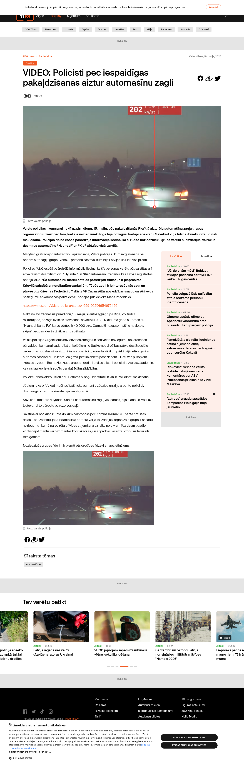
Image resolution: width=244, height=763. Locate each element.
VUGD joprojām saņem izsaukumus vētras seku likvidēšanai (59, 652)
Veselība (119, 29)
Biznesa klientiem (106, 711)
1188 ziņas (28, 56)
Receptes (166, 29)
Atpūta (85, 29)
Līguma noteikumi (193, 705)
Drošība (30, 63)
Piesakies (50, 29)
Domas (102, 29)
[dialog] (122, 741)
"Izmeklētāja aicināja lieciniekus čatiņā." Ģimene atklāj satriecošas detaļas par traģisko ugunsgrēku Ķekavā (191, 346)
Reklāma (100, 705)
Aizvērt (213, 7)
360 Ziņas (31, 29)
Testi (135, 29)
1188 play (54, 16)
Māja (149, 29)
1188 (30, 700)
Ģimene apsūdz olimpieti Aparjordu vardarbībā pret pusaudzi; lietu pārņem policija (190, 321)
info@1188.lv (72, 718)
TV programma (191, 699)
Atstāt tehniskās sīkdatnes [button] (189, 745)
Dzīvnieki (204, 29)
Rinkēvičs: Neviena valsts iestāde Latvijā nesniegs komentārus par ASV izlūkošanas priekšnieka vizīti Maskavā (189, 375)
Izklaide (68, 29)
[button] (108, 666)
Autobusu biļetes (149, 716)
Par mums (101, 699)
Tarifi (98, 716)
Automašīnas (33, 564)
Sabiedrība (45, 56)
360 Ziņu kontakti (192, 711)
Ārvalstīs (185, 29)
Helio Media (189, 716)
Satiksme (92, 16)
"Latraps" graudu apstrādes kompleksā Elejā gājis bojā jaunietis (187, 402)
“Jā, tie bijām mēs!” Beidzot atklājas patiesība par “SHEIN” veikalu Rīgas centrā (189, 275)
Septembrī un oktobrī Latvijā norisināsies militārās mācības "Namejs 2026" (117, 654)
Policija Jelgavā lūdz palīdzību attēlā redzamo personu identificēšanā (189, 298)
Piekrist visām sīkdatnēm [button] (189, 737)
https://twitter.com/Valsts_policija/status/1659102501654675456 (70, 306)
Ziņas (40, 16)
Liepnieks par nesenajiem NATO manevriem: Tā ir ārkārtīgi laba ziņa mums (181, 654)
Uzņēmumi (73, 16)
